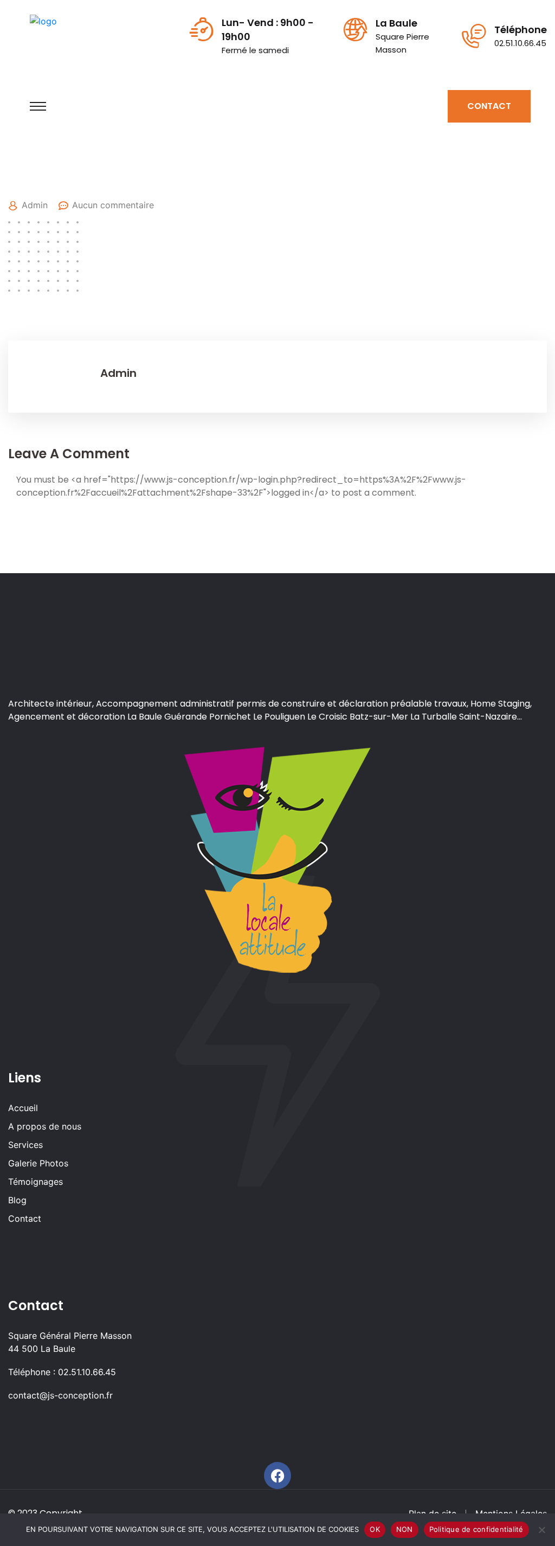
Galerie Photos (38, 1163)
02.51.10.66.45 (520, 43)
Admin (35, 205)
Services (25, 1144)
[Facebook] (277, 1475)
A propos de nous (44, 1126)
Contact (24, 1218)
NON (404, 1529)
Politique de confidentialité (476, 1529)
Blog (17, 1200)
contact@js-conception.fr (60, 1395)
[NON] (541, 1529)
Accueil (23, 1107)
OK (375, 1529)
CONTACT (489, 106)
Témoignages (35, 1181)
